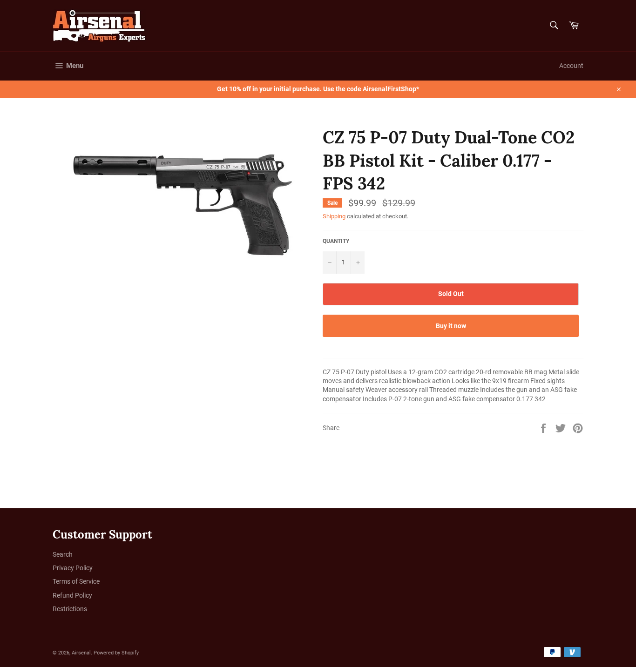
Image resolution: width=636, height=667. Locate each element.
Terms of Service (76, 581)
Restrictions (70, 609)
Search (63, 554)
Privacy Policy (73, 568)
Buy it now (451, 326)
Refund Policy (72, 595)
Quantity (336, 241)
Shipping (334, 216)
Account (571, 65)
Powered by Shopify (116, 653)
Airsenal (81, 653)
